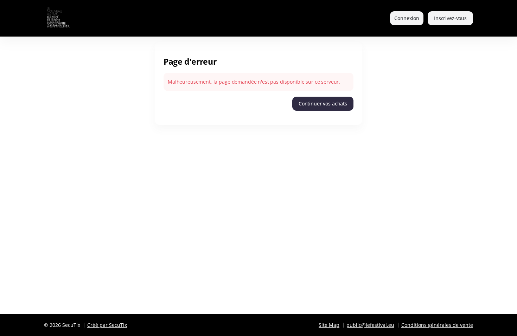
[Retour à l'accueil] (67, 18)
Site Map (329, 325)
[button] (322, 104)
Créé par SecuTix (107, 325)
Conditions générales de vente (437, 325)
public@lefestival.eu (370, 325)
